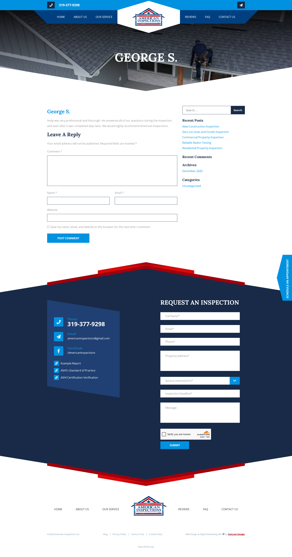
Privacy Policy (119, 534)
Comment (54, 151)
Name (52, 193)
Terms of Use (137, 534)
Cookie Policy (155, 534)
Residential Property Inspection (202, 148)
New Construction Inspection (200, 126)
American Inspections (132, 17)
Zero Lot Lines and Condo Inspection (205, 132)
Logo (148, 498)
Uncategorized (191, 186)
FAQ (207, 17)
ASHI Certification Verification (79, 377)
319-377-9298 (69, 5)
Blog (105, 534)
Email (119, 193)
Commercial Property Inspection (203, 137)
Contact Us (227, 17)
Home (61, 17)
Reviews (190, 17)
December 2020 (192, 171)
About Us (80, 17)
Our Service (104, 17)
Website (52, 210)
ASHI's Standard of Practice (78, 370)
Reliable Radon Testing (196, 143)
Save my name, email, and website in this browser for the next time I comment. (101, 227)
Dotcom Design (236, 534)
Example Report (71, 363)
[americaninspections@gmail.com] (239, 5)
